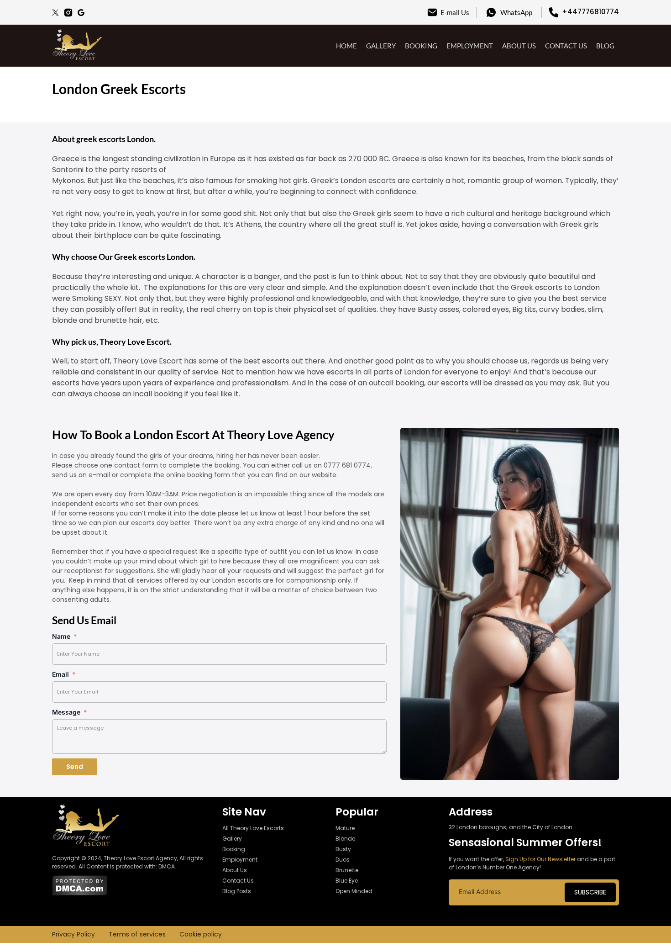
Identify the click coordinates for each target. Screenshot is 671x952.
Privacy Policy (73, 934)
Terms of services (137, 934)
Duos (343, 859)
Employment (469, 46)
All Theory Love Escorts (253, 828)
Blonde (345, 838)
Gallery (381, 46)
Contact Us (566, 46)
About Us (519, 46)
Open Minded (354, 891)
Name (61, 636)
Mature (345, 828)
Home (346, 46)
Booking (421, 46)
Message (66, 712)
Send (74, 766)
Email (60, 674)
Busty (343, 849)
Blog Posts (236, 891)
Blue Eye (347, 880)
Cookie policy (200, 934)
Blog (605, 46)
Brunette (347, 870)
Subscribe (590, 892)
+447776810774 (590, 11)
